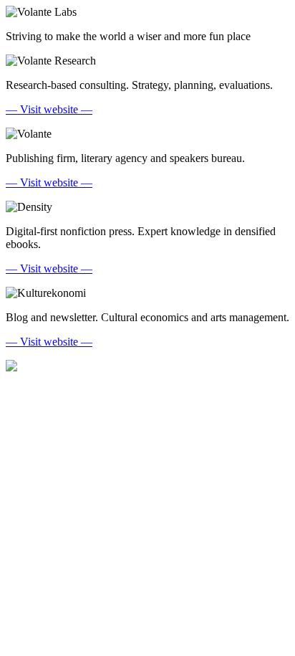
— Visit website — (49, 109)
